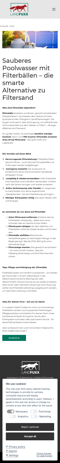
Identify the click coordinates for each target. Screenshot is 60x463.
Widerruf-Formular (43, 377)
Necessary (22, 411)
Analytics (23, 416)
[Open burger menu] (53, 9)
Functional (45, 411)
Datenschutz (26, 377)
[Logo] (18, 9)
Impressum (12, 377)
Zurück (14, 337)
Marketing (45, 416)
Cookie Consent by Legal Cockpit (44, 454)
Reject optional (30, 426)
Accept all (30, 436)
